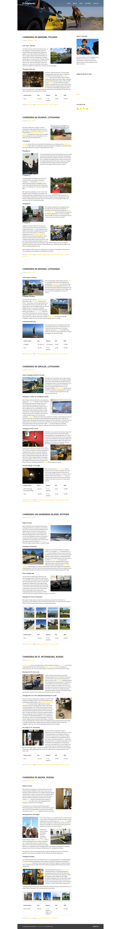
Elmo (58, 551)
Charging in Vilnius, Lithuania (41, 117)
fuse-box (53, 254)
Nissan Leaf (51, 316)
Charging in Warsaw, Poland (39, 37)
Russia (42, 764)
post (34, 229)
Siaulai (47, 391)
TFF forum (35, 301)
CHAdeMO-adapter (41, 299)
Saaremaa (42, 541)
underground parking (54, 764)
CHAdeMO (67, 144)
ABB (46, 553)
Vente (58, 330)
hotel (45, 462)
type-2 (46, 104)
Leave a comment (53, 104)
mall (48, 423)
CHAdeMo (31, 401)
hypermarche (41, 182)
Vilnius (24, 144)
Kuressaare (54, 560)
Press (81, 3)
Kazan (28, 799)
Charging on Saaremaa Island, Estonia (45, 514)
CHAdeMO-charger (38, 234)
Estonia (43, 644)
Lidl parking (55, 284)
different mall (65, 870)
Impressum (96, 926)
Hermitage (62, 665)
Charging (29, 104)
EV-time (59, 680)
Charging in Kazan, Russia (38, 777)
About (75, 3)
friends (48, 254)
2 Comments (54, 918)
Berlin (78, 94)
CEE (37, 500)
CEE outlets (35, 811)
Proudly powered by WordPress (29, 926)
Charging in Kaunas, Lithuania (41, 268)
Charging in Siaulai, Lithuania (41, 366)
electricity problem (48, 500)
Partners (88, 3)
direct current (38, 311)
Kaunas (63, 475)
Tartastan (25, 801)
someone (30, 417)
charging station (40, 839)
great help (56, 500)
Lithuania (58, 254)
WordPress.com (49, 926)
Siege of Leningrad (50, 667)
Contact (96, 3)
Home (68, 3)
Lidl (29, 182)
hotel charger (60, 469)
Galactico (50, 82)
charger (24, 146)
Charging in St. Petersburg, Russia (42, 656)
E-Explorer (28, 3)
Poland (42, 104)
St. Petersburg (26, 665)
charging (38, 104)
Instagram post (62, 821)
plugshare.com (59, 388)
